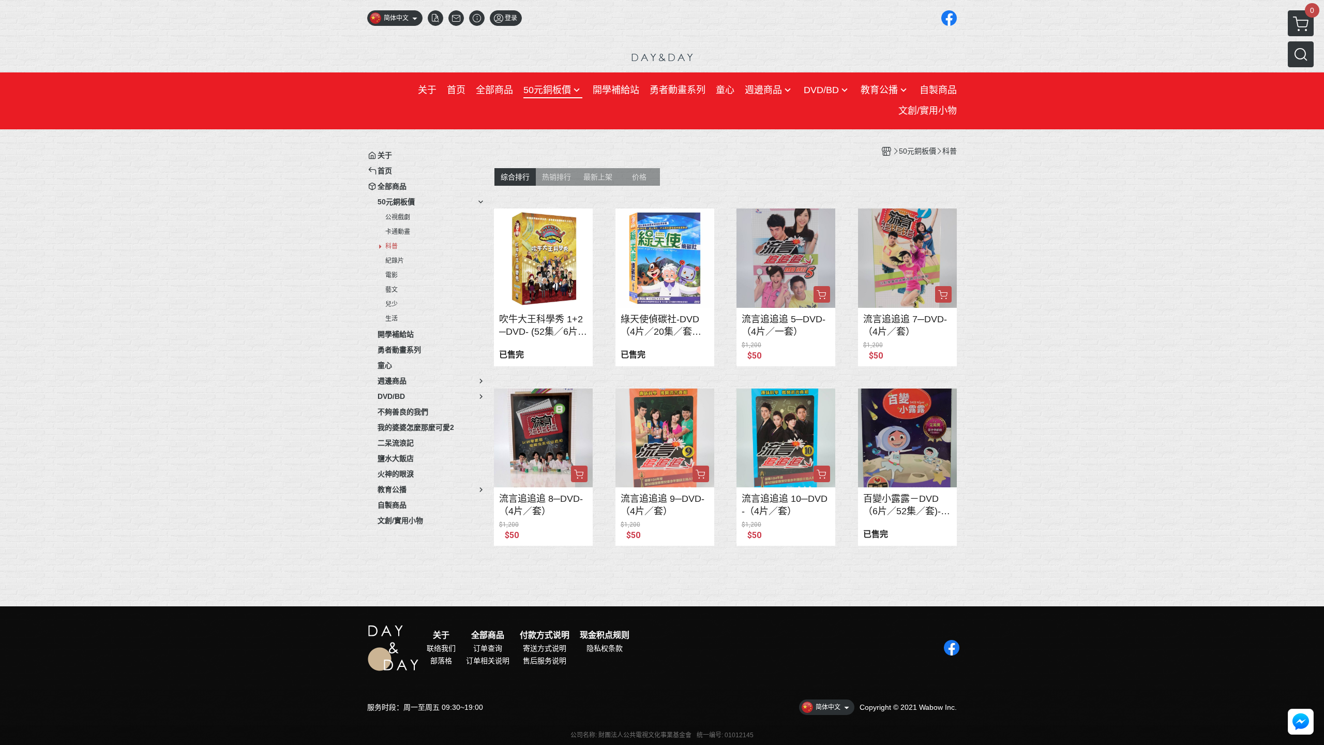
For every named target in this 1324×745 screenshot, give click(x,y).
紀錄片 (394, 260)
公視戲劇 (397, 217)
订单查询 (487, 648)
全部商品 (487, 635)
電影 (391, 275)
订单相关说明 (487, 660)
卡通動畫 (397, 231)
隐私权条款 (604, 648)
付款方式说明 (544, 635)
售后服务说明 (544, 660)
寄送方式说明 (544, 648)
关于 (441, 635)
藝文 (391, 289)
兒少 (391, 304)
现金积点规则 (604, 635)
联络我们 (441, 648)
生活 (391, 318)
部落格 (441, 660)
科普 (391, 246)
